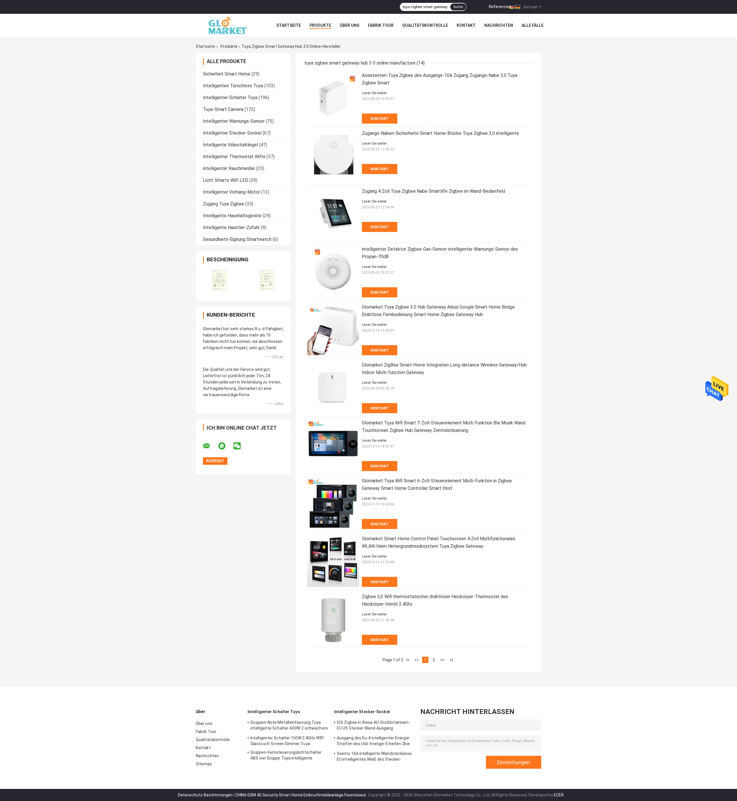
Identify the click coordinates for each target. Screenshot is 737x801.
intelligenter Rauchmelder (229, 168)
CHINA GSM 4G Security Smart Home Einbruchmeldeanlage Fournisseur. (301, 795)
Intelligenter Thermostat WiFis (234, 156)
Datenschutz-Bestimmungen (205, 795)
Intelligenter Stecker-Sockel (232, 133)
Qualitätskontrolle (425, 25)
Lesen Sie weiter (374, 93)
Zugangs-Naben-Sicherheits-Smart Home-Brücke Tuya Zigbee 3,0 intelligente (440, 133)
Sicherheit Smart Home (226, 74)
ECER (559, 795)
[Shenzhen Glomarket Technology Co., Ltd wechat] (240, 446)
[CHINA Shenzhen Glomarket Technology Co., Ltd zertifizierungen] (219, 279)
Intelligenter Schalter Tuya (230, 97)
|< (408, 660)
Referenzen (500, 6)
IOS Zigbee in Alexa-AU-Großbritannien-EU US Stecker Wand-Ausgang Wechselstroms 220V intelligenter (373, 726)
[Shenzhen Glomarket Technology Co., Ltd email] (210, 446)
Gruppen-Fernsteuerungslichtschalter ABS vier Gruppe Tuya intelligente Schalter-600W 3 (286, 756)
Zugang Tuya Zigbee (223, 204)
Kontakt (466, 25)
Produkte (320, 25)
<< (416, 660)
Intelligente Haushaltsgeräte (232, 215)
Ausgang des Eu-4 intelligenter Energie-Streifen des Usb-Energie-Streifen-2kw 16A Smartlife (374, 742)
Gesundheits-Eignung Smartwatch (237, 239)
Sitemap (204, 764)
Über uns (349, 25)
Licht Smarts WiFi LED (225, 180)
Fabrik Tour (381, 25)
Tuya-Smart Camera (223, 109)
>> (442, 660)
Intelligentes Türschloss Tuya (233, 85)
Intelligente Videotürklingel (230, 145)
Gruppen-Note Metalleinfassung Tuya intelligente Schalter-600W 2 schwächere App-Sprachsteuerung (289, 726)
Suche (458, 7)
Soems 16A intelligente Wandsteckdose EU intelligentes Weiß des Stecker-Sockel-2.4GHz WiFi (374, 757)
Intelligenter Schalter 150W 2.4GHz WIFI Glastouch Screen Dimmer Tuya (287, 741)
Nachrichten (498, 25)
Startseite (288, 25)
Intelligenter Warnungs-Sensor (234, 121)
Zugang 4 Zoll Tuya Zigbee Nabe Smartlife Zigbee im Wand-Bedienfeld (433, 191)
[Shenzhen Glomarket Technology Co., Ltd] (227, 25)
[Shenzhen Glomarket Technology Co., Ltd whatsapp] (225, 446)
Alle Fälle (533, 25)
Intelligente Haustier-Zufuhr (231, 227)
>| (451, 660)
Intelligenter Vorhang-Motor (231, 192)
